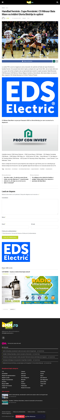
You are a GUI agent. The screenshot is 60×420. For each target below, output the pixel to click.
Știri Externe (43, 377)
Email (4, 224)
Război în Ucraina (25, 387)
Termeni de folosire (6, 411)
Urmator (12, 309)
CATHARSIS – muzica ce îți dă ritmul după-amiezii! (16, 272)
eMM (8, 18)
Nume (4, 217)
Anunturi (4, 381)
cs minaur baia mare (24, 169)
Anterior (5, 309)
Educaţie (23, 375)
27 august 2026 (41, 351)
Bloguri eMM (5, 383)
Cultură (23, 371)
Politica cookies (31, 411)
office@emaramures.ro (7, 333)
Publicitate (24, 385)
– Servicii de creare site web (14, 343)
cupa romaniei (35, 169)
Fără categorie (25, 377)
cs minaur (14, 169)
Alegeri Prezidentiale (7, 379)
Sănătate (42, 371)
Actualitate (5, 373)
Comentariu (5, 197)
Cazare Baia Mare (41, 411)
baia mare (7, 169)
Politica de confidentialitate (9, 231)
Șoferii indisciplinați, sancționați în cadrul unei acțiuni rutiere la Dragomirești (19, 351)
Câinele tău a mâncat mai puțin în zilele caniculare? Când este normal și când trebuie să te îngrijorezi (25, 357)
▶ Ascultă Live (20, 416)
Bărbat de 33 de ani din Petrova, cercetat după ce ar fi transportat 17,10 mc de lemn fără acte (23, 363)
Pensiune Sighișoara (6, 413)
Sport (7, 7)
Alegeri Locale (5, 377)
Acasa (3, 7)
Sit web (33, 224)
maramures (49, 169)
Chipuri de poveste (7, 385)
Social (42, 373)
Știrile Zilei (43, 381)
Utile (41, 385)
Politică (23, 383)
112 (3, 371)
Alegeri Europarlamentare (8, 375)
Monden (23, 379)
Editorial (23, 373)
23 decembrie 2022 (16, 18)
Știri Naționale (44, 379)
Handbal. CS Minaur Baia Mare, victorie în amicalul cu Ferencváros (17, 354)
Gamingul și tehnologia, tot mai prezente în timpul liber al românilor (17, 360)
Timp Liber (43, 383)
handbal (42, 169)
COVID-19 (4, 387)
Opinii (22, 381)
